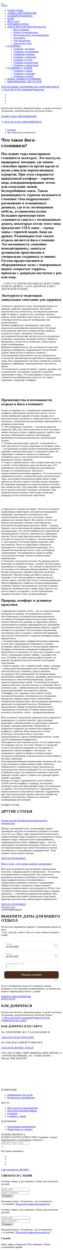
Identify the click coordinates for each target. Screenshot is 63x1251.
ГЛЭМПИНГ (14, 46)
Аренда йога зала (22, 43)
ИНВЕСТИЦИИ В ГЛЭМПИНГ (24, 79)
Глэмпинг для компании (26, 51)
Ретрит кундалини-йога (25, 32)
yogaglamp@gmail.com (32, 89)
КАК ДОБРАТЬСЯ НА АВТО (25, 1019)
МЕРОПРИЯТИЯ (27, 116)
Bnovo (56, 979)
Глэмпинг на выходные (25, 62)
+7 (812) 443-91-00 (10, 89)
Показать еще (8, 907)
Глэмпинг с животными (26, 65)
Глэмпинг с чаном (22, 70)
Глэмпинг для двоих (24, 48)
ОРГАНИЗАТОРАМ (17, 24)
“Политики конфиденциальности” (33, 1204)
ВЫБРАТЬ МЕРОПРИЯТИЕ (16, 996)
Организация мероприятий (21, 1126)
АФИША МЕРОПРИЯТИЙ (22, 13)
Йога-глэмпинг (21, 29)
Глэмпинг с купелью (24, 73)
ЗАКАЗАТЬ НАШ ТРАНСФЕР (17, 1037)
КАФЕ (10, 18)
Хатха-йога (19, 38)
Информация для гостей (20, 1095)
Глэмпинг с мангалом (24, 57)
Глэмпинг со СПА (23, 59)
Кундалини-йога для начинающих (31, 35)
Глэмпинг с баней (16, 1116)
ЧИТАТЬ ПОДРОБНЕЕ (13, 858)
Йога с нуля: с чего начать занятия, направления (26, 864)
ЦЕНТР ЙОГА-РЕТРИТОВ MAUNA (26, 27)
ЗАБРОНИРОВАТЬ (49, 87)
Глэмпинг (12, 1113)
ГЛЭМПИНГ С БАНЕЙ (19, 68)
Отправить (7, 1196)
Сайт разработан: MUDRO (15, 1169)
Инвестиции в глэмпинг (20, 1129)
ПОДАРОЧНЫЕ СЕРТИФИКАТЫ (19, 87)
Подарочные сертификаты (21, 1097)
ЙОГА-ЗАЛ (13, 21)
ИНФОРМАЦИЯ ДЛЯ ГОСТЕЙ (24, 81)
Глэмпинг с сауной (23, 76)
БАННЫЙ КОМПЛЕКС (20, 16)
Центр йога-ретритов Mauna (22, 1110)
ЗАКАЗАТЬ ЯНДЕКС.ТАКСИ (17, 1047)
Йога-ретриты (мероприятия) (22, 1108)
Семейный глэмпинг (24, 54)
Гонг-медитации (22, 40)
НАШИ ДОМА (15, 10)
